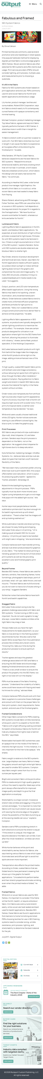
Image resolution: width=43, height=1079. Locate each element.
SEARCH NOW (8, 1012)
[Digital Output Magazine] (11, 4)
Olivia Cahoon (8, 26)
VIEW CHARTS (8, 1061)
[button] (40, 4)
